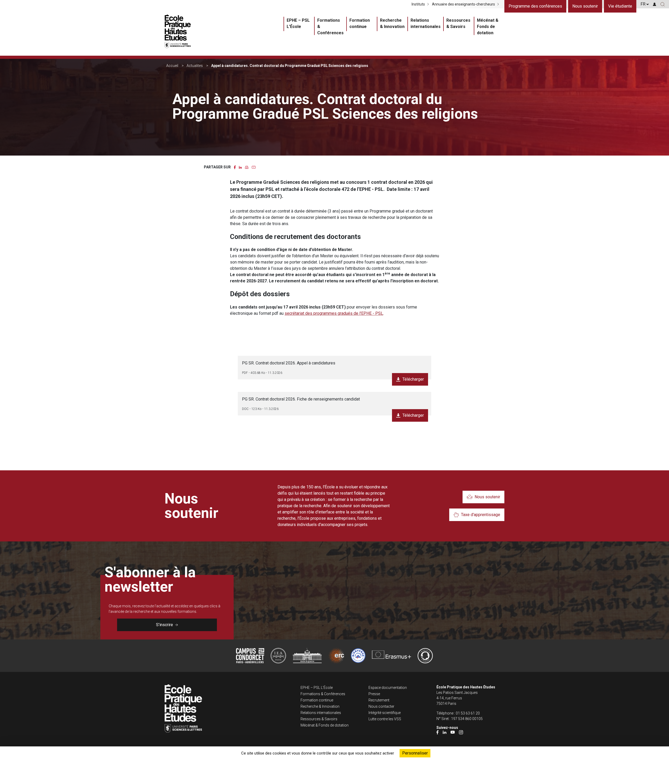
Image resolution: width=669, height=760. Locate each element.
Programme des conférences (535, 6)
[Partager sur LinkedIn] (240, 166)
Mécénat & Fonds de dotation (487, 26)
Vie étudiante (620, 6)
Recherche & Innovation (392, 23)
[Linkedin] (444, 732)
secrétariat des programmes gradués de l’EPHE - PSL (334, 313)
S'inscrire (164, 624)
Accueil (172, 66)
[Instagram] (461, 732)
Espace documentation (387, 687)
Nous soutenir (585, 6)
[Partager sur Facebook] (235, 166)
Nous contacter (381, 706)
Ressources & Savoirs (458, 23)
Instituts (418, 4)
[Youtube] (453, 732)
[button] (662, 4)
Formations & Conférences (330, 26)
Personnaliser (415, 753)
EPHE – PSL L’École (298, 23)
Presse (374, 694)
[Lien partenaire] (250, 655)
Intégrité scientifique (384, 713)
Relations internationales (426, 23)
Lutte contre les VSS (384, 719)
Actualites (195, 66)
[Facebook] (437, 732)
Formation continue (359, 23)
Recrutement (378, 700)
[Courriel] (254, 166)
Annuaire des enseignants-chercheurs (463, 4)
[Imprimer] (247, 166)
